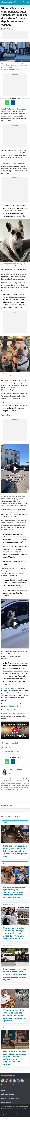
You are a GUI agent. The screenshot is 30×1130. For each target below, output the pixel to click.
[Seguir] (10, 1080)
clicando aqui (13, 706)
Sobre (3, 1090)
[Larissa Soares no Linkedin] (9, 774)
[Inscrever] (22, 1080)
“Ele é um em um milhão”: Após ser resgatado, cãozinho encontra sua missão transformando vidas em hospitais (14, 892)
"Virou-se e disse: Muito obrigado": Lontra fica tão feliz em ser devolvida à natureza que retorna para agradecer (15, 1015)
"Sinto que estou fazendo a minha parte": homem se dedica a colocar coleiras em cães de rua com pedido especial (15, 851)
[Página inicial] (10, 2)
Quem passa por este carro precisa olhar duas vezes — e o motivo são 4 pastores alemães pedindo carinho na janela (15, 974)
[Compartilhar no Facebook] (13, 102)
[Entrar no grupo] (2, 1080)
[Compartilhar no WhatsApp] (7, 102)
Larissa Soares (6, 28)
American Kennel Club (10, 688)
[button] (23, 2)
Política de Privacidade (8, 1094)
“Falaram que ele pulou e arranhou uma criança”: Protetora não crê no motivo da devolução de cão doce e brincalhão (14, 933)
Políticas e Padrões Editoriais (10, 1098)
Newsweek (20, 216)
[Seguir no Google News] (6, 1080)
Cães (13, 29)
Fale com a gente (6, 1102)
